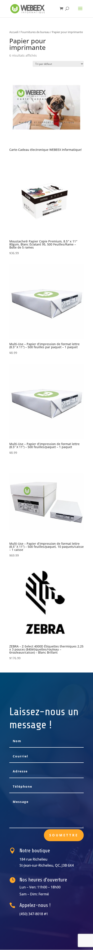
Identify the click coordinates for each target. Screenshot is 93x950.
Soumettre (63, 835)
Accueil (13, 32)
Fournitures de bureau (35, 32)
